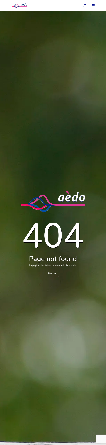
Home (52, 273)
